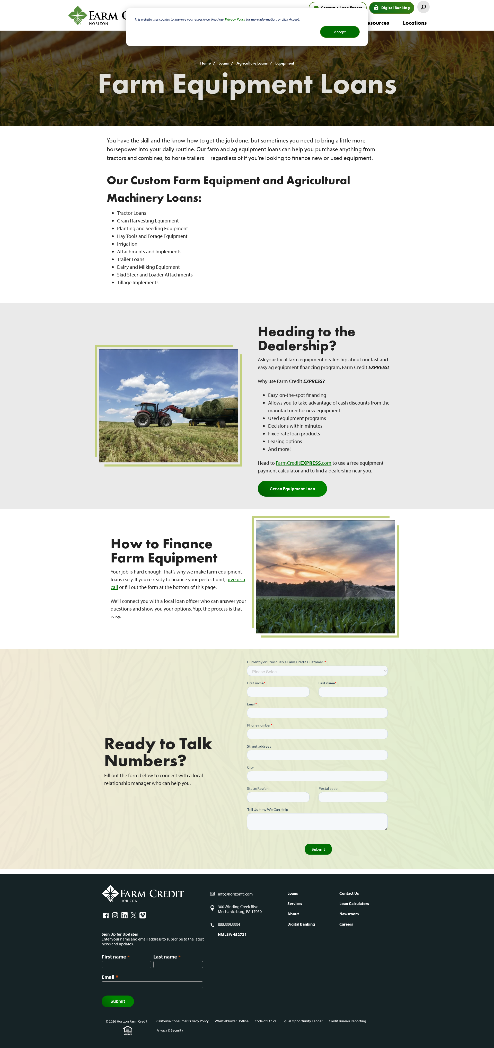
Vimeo (143, 915)
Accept (340, 32)
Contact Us (349, 893)
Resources (376, 22)
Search (423, 7)
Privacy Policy (235, 19)
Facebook (106, 915)
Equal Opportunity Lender (303, 1021)
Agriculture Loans (252, 63)
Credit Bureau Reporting (347, 1021)
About (293, 913)
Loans (223, 63)
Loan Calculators (354, 903)
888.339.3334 (229, 924)
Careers (346, 924)
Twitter (133, 915)
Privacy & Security (169, 1030)
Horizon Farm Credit (114, 15)
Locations (415, 22)
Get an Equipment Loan (292, 488)
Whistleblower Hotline (232, 1021)
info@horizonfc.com (235, 894)
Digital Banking (395, 7)
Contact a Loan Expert (341, 7)
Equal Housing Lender (127, 1030)
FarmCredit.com (303, 463)
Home (205, 63)
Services (294, 903)
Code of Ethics (265, 1021)
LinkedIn (124, 915)
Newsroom (349, 913)
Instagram (115, 915)
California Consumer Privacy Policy (182, 1021)
